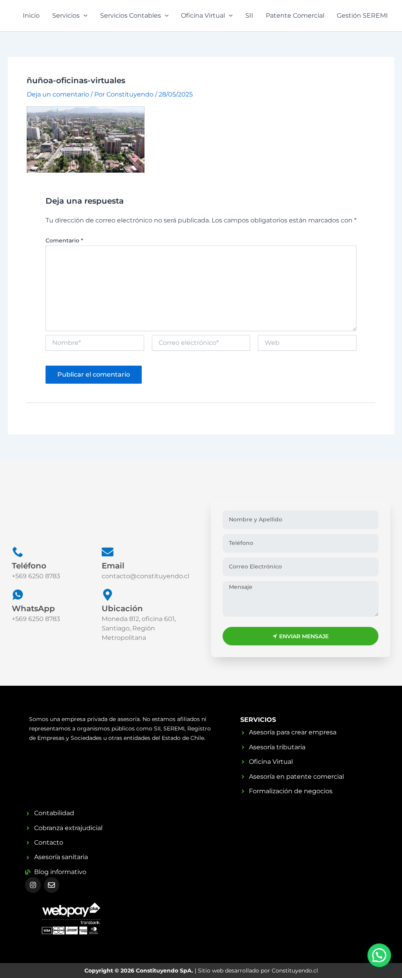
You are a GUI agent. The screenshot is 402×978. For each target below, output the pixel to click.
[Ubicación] (107, 595)
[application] (84, 15)
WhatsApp (33, 608)
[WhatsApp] (18, 595)
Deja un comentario (58, 94)
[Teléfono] (18, 552)
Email (113, 565)
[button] (379, 955)
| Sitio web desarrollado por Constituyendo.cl (201, 970)
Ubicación (122, 608)
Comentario (64, 240)
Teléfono (29, 565)
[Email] (107, 552)
